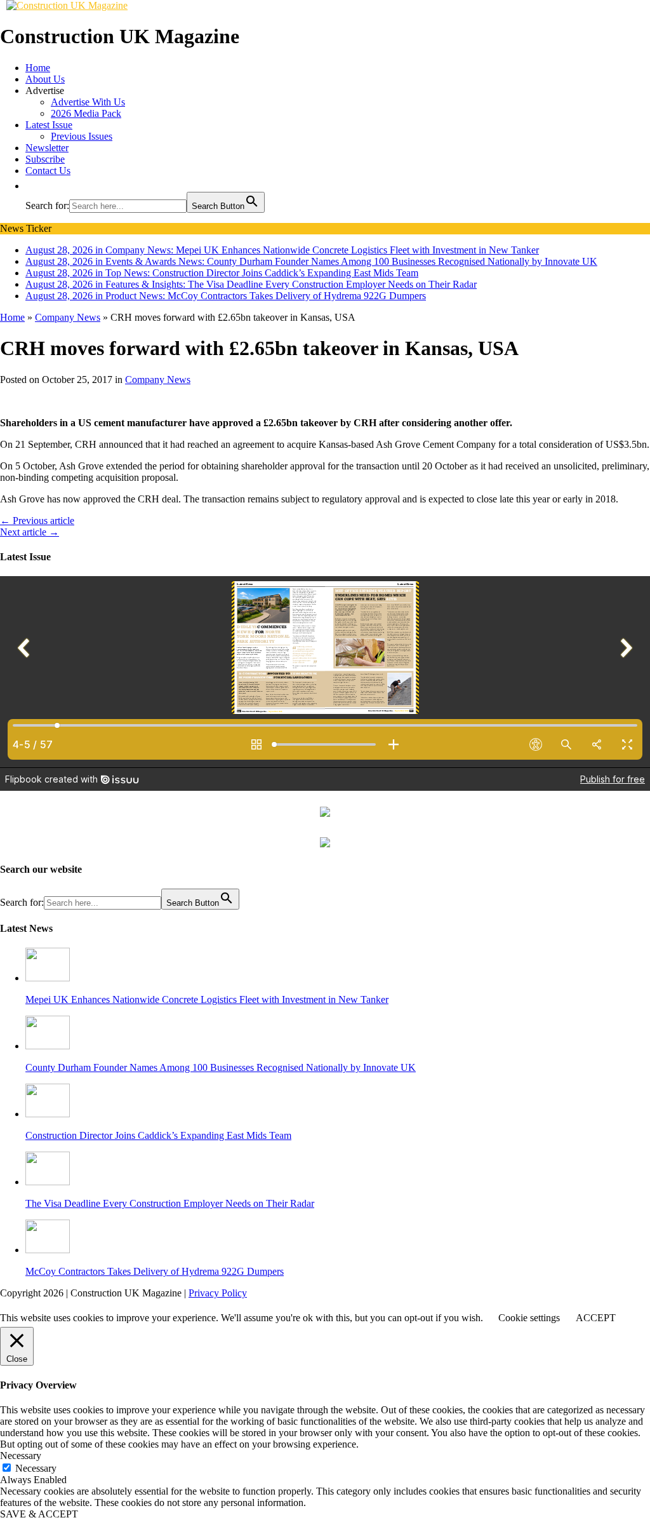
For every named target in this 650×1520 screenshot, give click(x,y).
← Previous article (37, 520)
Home (37, 67)
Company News (157, 379)
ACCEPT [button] (596, 1317)
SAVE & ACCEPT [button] (39, 1514)
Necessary (35, 1468)
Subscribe (45, 159)
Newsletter (47, 147)
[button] (31, 185)
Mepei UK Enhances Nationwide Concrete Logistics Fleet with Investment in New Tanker (206, 999)
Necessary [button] (20, 1455)
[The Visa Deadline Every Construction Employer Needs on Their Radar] (47, 1181)
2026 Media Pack (86, 113)
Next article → (29, 532)
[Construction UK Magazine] (67, 5)
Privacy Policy (218, 1293)
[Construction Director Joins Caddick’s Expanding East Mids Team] (47, 1113)
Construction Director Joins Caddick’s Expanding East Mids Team (158, 1135)
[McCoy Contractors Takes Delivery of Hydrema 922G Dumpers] (47, 1249)
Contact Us (47, 170)
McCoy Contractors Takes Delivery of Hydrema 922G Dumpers (154, 1271)
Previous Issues (81, 136)
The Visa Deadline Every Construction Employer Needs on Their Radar (169, 1203)
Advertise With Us (88, 102)
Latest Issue (48, 124)
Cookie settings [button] (529, 1317)
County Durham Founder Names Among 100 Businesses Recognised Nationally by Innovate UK (220, 1067)
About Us (45, 79)
